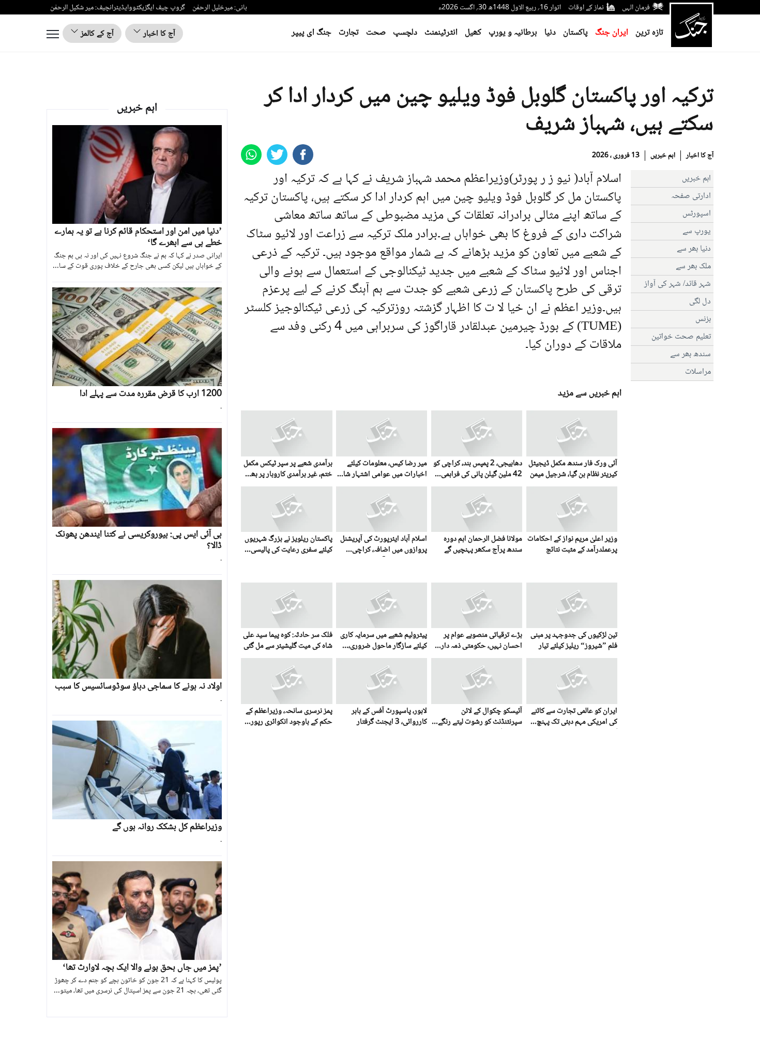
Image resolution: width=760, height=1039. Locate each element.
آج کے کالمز (96, 34)
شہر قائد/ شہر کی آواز (677, 284)
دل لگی (700, 302)
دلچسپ (405, 32)
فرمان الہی (636, 8)
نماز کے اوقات (586, 8)
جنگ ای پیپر (311, 32)
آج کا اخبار (158, 34)
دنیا (550, 32)
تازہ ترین (649, 32)
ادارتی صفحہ (691, 196)
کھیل (473, 32)
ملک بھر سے (693, 266)
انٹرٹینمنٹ (441, 32)
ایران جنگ (611, 32)
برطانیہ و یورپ (513, 32)
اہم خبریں (662, 155)
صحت (376, 32)
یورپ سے (696, 231)
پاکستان (575, 32)
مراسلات (698, 372)
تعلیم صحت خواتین (681, 337)
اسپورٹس (696, 214)
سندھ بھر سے (690, 354)
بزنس (703, 319)
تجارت (349, 32)
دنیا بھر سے (694, 249)
